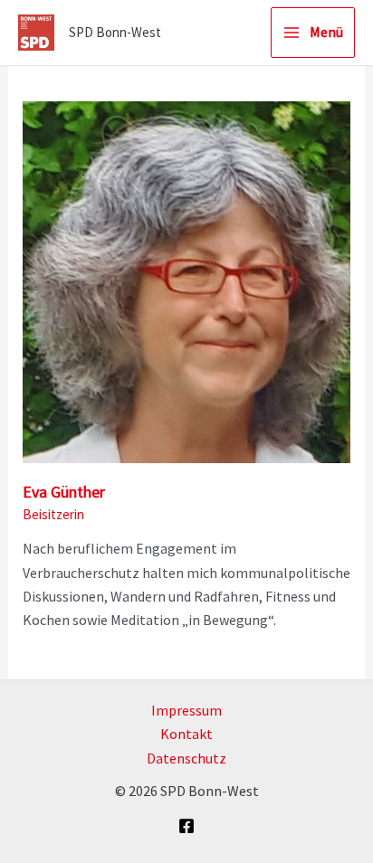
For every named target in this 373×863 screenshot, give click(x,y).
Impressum (186, 710)
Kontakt (186, 734)
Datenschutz (186, 758)
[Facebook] (186, 826)
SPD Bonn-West (115, 32)
